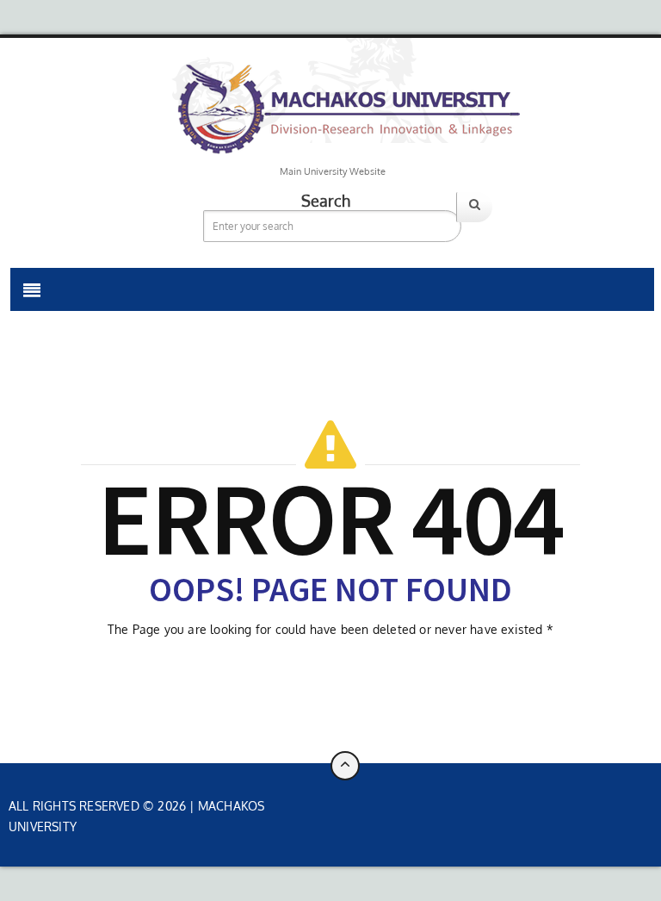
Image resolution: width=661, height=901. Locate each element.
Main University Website (333, 171)
